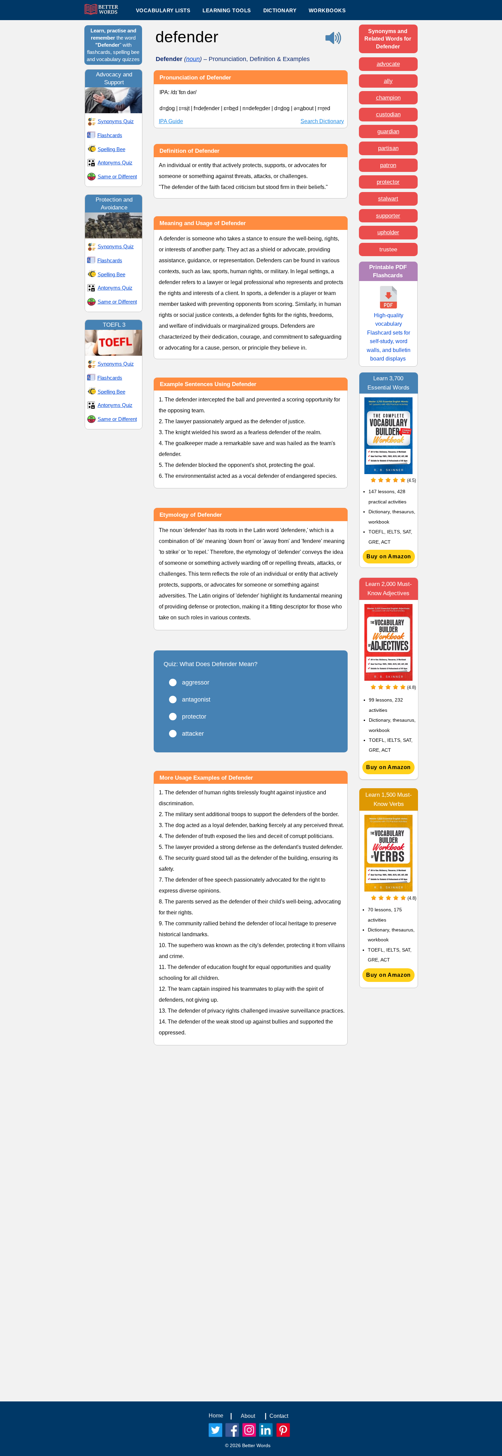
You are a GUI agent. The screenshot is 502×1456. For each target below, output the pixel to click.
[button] (227, 10)
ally (388, 81)
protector (388, 182)
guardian (388, 131)
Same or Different (117, 176)
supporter (388, 215)
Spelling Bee (111, 149)
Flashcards (109, 135)
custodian (388, 114)
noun (193, 59)
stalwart (388, 198)
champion (388, 97)
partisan (388, 148)
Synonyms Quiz (116, 121)
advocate (388, 64)
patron (388, 165)
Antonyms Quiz (115, 162)
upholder (388, 232)
